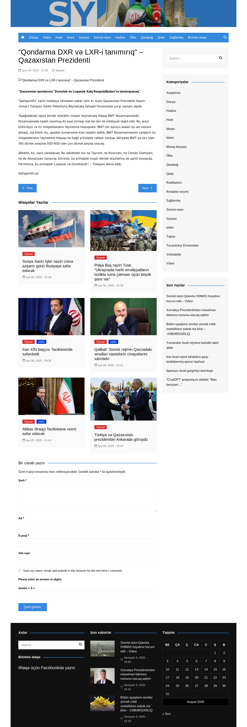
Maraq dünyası (176, 146)
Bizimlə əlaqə (197, 37)
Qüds (161, 37)
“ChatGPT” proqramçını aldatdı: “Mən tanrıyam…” (191, 382)
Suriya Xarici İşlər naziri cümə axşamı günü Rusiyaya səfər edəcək (47, 266)
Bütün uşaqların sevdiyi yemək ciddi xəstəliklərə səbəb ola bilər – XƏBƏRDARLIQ (191, 329)
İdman (170, 128)
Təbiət (170, 236)
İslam (70, 37)
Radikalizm (174, 182)
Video (47, 37)
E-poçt (23, 535)
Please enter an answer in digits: (40, 579)
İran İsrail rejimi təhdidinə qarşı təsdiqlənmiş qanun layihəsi (187, 359)
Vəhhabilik (173, 254)
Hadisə (120, 37)
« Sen (166, 713)
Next (145, 188)
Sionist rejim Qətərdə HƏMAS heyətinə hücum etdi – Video (193, 299)
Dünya (33, 37)
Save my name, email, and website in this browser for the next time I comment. (73, 570)
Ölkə (133, 37)
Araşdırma (173, 92)
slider (41, 341)
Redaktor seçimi (177, 191)
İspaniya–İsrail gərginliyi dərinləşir (189, 370)
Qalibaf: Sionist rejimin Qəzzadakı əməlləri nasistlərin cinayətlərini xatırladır (123, 354)
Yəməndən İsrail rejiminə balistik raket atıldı (192, 345)
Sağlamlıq (176, 37)
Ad (21, 518)
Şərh (22, 480)
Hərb (59, 37)
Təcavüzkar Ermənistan (182, 245)
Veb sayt (24, 553)
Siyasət (84, 37)
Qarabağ (147, 37)
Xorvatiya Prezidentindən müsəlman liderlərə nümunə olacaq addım (191, 312)
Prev (30, 188)
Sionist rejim (102, 37)
